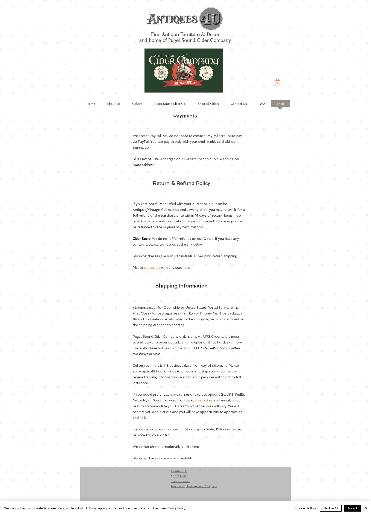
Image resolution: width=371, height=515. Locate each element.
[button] (277, 82)
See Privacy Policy (172, 508)
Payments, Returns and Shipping (194, 486)
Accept (352, 508)
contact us (152, 268)
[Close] (365, 508)
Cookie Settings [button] (306, 508)
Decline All (331, 508)
